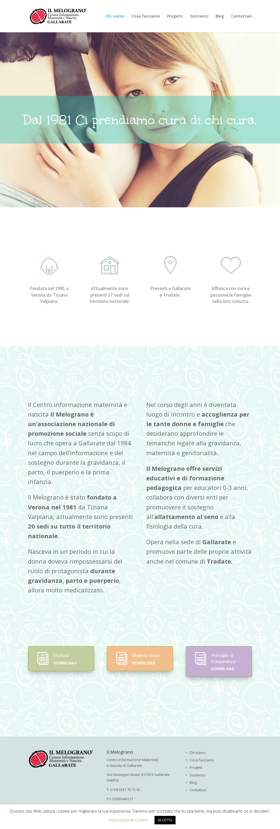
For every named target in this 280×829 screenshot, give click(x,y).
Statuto (61, 655)
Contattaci (241, 16)
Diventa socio (146, 655)
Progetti (175, 16)
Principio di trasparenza (223, 658)
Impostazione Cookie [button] (128, 819)
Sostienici (199, 16)
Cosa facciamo (146, 16)
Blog (219, 16)
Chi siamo (115, 16)
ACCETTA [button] (165, 819)
